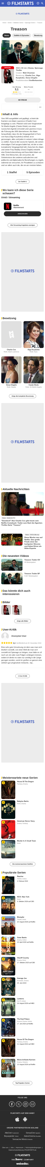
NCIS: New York (23, 897)
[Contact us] (33, 1104)
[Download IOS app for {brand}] (18, 1119)
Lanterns (20, 999)
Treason (19, 29)
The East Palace (23, 1019)
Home (4, 22)
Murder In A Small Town (26, 841)
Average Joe (22, 978)
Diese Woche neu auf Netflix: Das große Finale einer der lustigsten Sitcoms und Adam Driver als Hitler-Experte (33, 542)
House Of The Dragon (25, 781)
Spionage (39, 68)
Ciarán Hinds (34, 385)
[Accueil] (20, 3)
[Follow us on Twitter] (19, 1104)
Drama (31, 68)
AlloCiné (8, 1133)
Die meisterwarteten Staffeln (22, 864)
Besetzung (9, 318)
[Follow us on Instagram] (26, 1104)
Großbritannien (35, 80)
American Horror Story (26, 821)
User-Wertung (16, 87)
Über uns (5, 1147)
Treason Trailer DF (32, 574)
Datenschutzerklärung (16, 1150)
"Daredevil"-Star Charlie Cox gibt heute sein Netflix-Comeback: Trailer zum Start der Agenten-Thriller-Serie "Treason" (22, 523)
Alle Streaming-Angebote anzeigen (22, 225)
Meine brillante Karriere (26, 1060)
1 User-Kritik (22, 676)
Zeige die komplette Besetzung (23, 396)
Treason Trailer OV (32, 560)
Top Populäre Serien (22, 1083)
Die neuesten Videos (15, 555)
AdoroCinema (29, 1136)
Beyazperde (9, 1136)
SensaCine (30, 1133)
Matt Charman (29, 73)
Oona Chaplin (31, 78)
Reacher (20, 876)
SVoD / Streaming (10, 197)
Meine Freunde (28, 87)
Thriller (19, 70)
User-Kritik (9, 629)
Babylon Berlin (23, 801)
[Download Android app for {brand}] (26, 1119)
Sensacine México (20, 1139)
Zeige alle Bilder (22, 621)
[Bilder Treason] (6, 610)
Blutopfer (20, 917)
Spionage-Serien (30, 22)
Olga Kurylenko (34, 350)
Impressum (19, 1147)
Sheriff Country (23, 958)
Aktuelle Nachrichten (15, 489)
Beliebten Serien (18, 22)
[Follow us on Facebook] (12, 1104)
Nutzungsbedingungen (33, 1147)
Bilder (6, 602)
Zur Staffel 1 (22, 181)
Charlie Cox (30, 75)
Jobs (12, 1147)
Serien (10, 22)
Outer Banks (22, 937)
